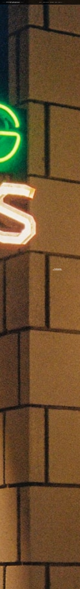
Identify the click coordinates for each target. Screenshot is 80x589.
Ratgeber (52, 2)
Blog (40, 2)
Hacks (56, 2)
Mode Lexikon (46, 2)
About (59, 2)
